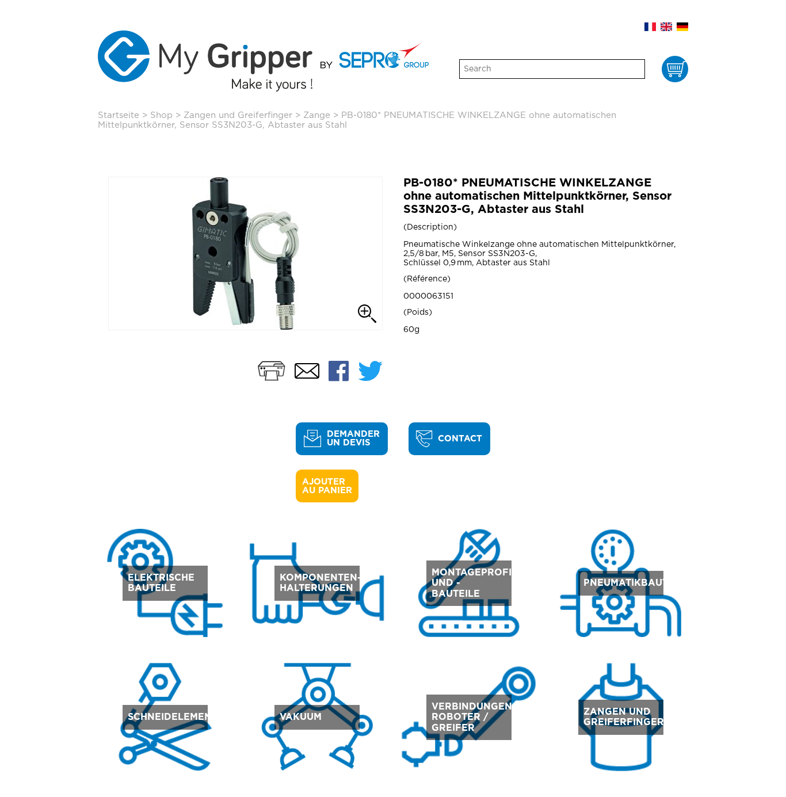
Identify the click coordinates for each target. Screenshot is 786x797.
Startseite (118, 115)
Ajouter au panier (327, 486)
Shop (161, 115)
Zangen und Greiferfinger (238, 115)
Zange (316, 115)
